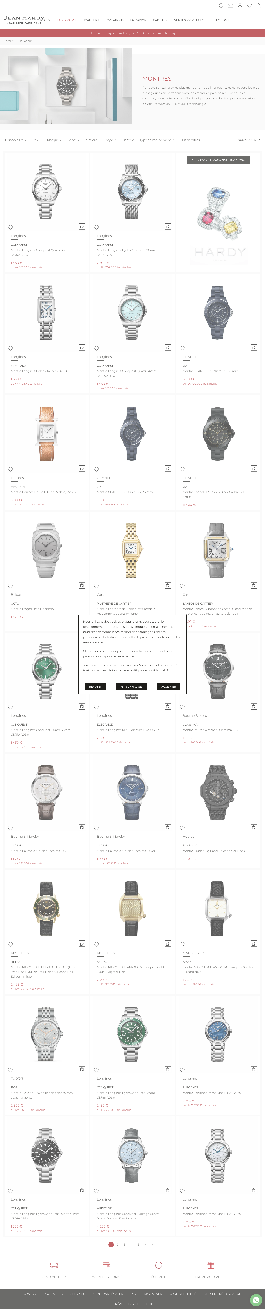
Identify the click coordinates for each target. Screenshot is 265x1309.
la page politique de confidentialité (143, 670)
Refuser (95, 686)
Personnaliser (132, 686)
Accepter (168, 686)
